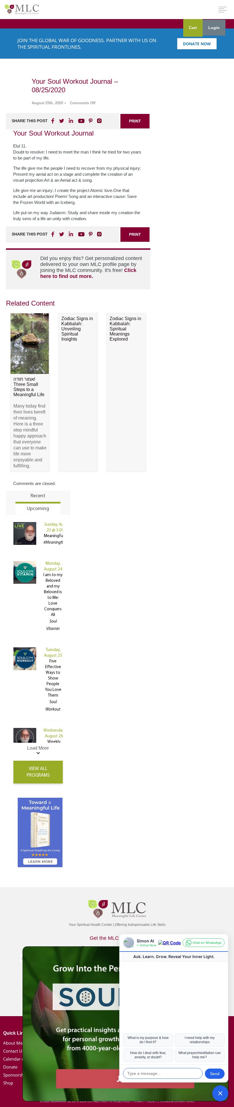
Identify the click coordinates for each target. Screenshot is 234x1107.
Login (214, 27)
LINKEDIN (70, 121)
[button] (220, 1093)
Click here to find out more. (88, 273)
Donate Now (197, 43)
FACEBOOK (53, 121)
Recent (38, 496)
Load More (38, 748)
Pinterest (90, 121)
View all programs (38, 772)
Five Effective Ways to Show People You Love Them (53, 678)
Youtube (80, 121)
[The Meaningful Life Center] (22, 9)
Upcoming (38, 508)
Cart (193, 27)
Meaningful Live (58, 536)
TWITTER (62, 121)
